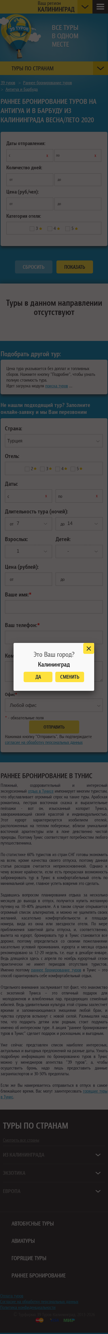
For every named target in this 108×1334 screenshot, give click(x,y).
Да (38, 677)
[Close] (88, 648)
